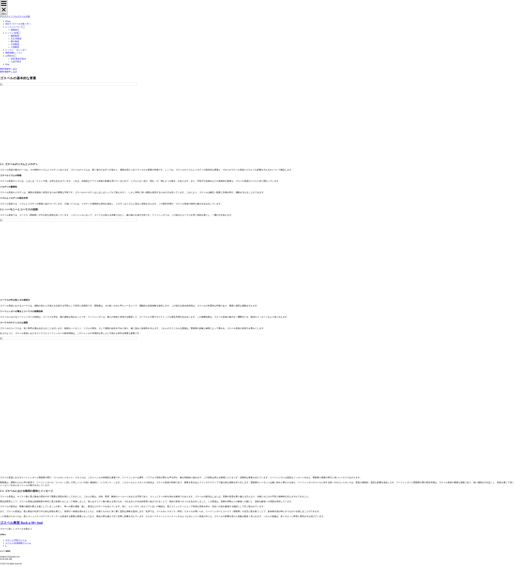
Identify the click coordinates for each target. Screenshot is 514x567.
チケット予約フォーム (16, 540)
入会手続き (16, 61)
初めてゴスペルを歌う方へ (18, 24)
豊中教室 (15, 41)
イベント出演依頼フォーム (18, 543)
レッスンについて (13, 27)
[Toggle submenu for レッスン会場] (19, 33)
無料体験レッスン (13, 53)
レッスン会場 (11, 33)
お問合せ (9, 56)
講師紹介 (15, 30)
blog (7, 64)
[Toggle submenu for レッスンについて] (23, 27)
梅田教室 (15, 36)
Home (8, 21)
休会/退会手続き (18, 59)
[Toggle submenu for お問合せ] (15, 55)
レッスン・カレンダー (16, 50)
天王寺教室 (16, 38)
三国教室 (15, 47)
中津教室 (15, 44)
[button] (3, 7)
